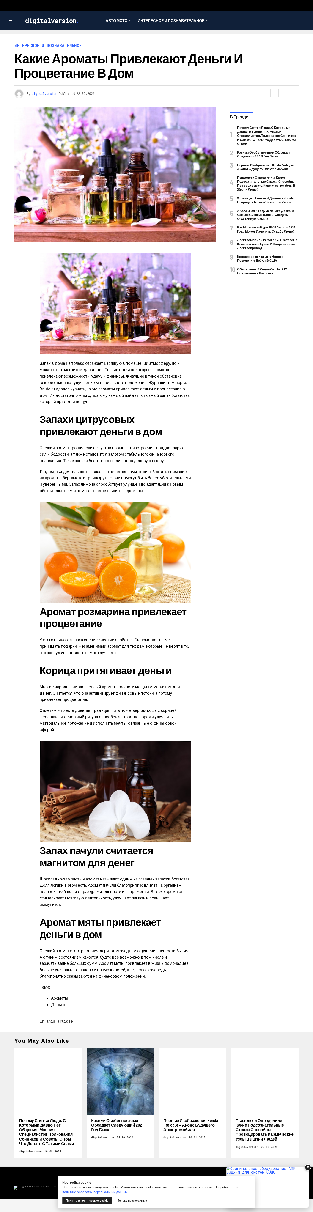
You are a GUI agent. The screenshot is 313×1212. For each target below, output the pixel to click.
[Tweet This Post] (274, 93)
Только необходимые (132, 1200)
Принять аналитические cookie (87, 1200)
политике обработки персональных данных (94, 1192)
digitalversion (44, 93)
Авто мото (116, 20)
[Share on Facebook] (265, 93)
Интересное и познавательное (171, 20)
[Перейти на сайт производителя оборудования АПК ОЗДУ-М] (268, 1187)
